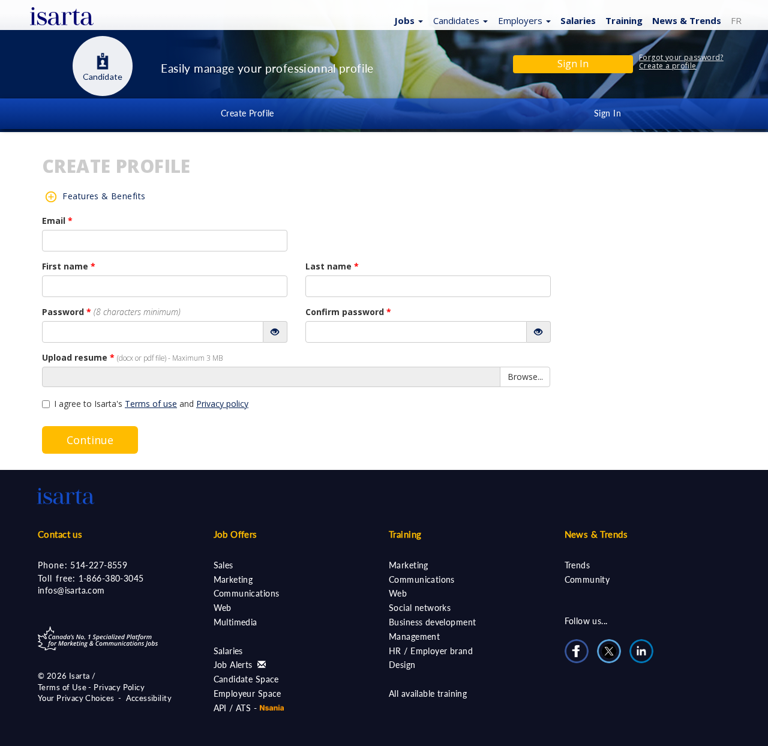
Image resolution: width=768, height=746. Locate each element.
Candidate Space (246, 679)
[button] (407, 20)
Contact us (60, 534)
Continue (90, 440)
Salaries (578, 20)
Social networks (420, 608)
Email (57, 220)
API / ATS (232, 708)
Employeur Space (247, 693)
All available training (428, 693)
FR (736, 20)
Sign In (607, 113)
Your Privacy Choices (76, 698)
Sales (223, 565)
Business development (432, 622)
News (686, 20)
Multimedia (235, 622)
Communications (247, 593)
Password (111, 311)
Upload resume (132, 357)
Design (402, 665)
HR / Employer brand (431, 651)
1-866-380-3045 (111, 578)
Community (587, 579)
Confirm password (348, 311)
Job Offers (235, 534)
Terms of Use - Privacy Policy (91, 687)
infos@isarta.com (71, 590)
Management (414, 636)
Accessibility (149, 698)
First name (68, 266)
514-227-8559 (98, 565)
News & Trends (596, 534)
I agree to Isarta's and (151, 403)
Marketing (233, 579)
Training (624, 20)
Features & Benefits (103, 196)
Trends (577, 565)
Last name (332, 266)
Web (223, 608)
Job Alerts (235, 665)
